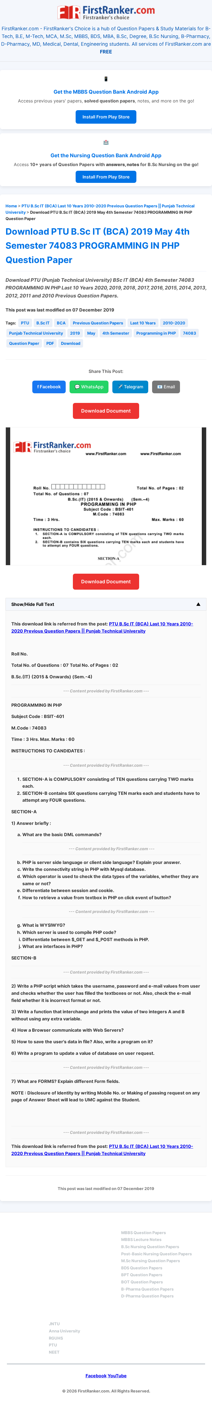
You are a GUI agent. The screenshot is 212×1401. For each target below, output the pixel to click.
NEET (54, 1352)
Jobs (111, 1314)
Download (70, 343)
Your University (69, 1314)
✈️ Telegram (130, 386)
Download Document (106, 411)
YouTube (117, 1375)
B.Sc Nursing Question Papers (150, 1246)
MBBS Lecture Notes (141, 1239)
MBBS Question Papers (143, 1232)
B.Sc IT (43, 323)
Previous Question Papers (98, 323)
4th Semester (115, 333)
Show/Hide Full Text (32, 604)
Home (11, 206)
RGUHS (56, 1338)
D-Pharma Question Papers (147, 1296)
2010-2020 (174, 323)
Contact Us (148, 1314)
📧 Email (166, 386)
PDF (50, 343)
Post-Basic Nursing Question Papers (156, 1253)
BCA (61, 323)
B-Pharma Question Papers (147, 1289)
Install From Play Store (106, 117)
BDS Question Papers (141, 1267)
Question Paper (24, 343)
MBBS (127, 1222)
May (91, 333)
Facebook (96, 1375)
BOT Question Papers (142, 1282)
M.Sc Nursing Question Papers (150, 1260)
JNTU (54, 1323)
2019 (75, 333)
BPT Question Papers (141, 1274)
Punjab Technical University (36, 333)
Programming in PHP (156, 333)
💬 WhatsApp (89, 386)
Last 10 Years (143, 323)
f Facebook (49, 386)
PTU (25, 323)
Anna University (64, 1331)
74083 (189, 333)
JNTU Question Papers (77, 1222)
